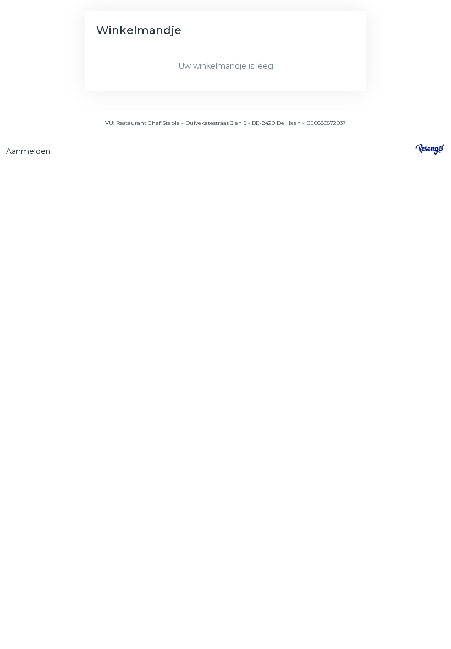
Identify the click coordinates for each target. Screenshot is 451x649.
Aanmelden (28, 151)
